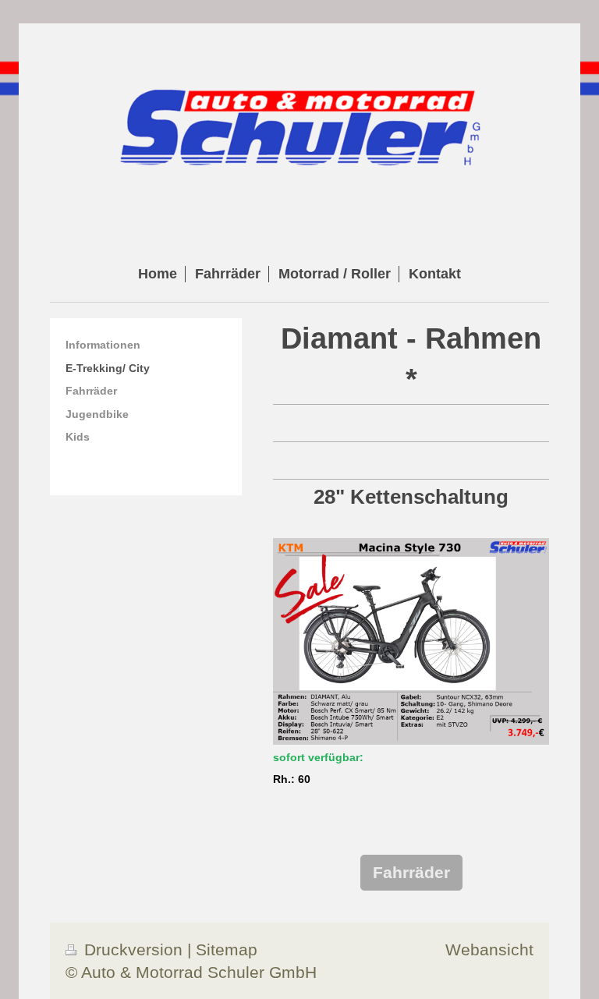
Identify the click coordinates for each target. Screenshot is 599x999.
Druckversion (133, 949)
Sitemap (226, 949)
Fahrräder (411, 872)
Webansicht (489, 949)
